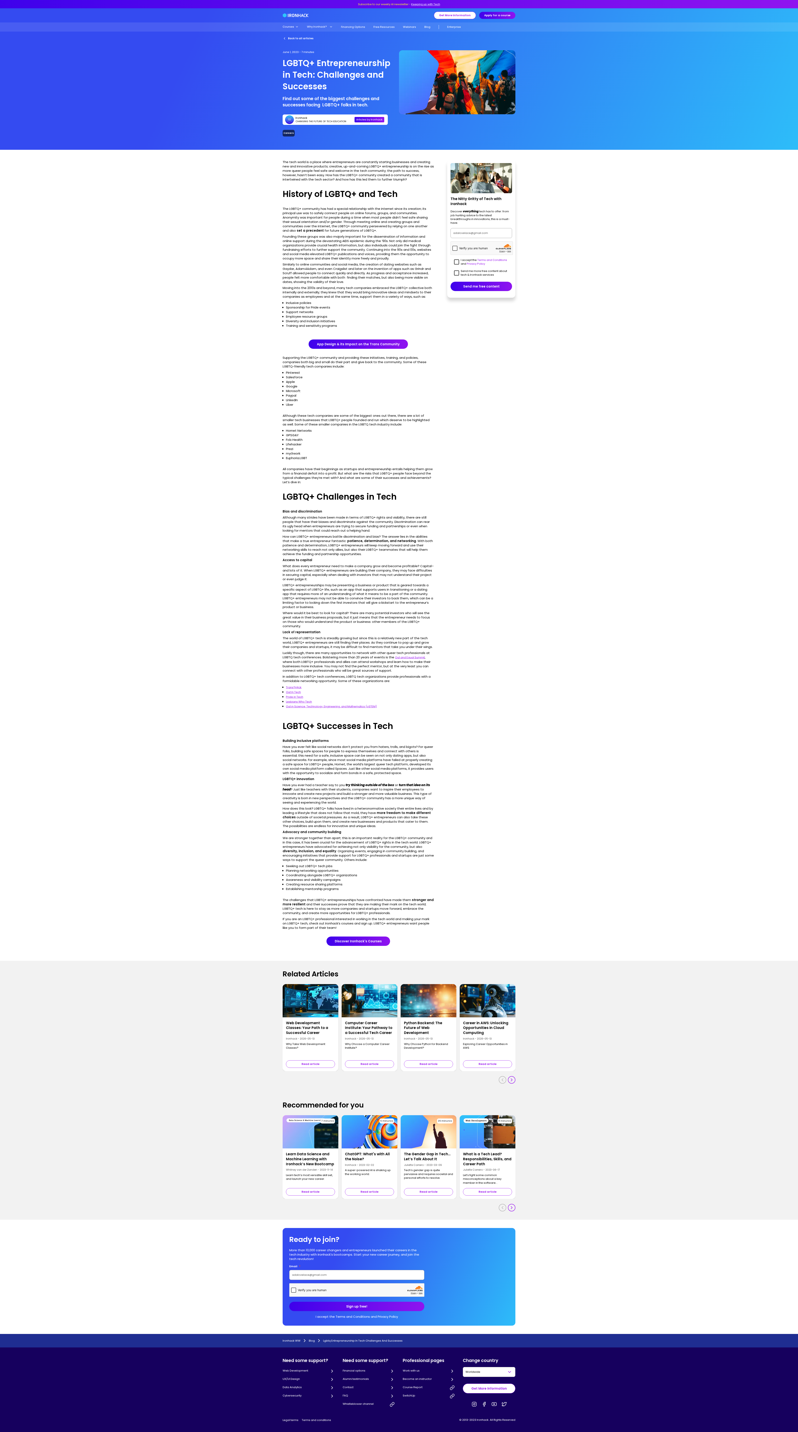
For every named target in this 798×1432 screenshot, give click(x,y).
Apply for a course (497, 15)
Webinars (409, 27)
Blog (427, 27)
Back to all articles (300, 38)
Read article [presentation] (310, 1064)
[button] (291, 27)
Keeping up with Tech (425, 4)
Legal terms (290, 1420)
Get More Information (455, 15)
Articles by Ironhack (369, 120)
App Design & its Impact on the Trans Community (358, 344)
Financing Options (353, 27)
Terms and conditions (316, 1420)
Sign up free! (356, 1306)
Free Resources (384, 27)
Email (294, 1266)
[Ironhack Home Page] (296, 15)
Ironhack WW (291, 1341)
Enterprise (454, 27)
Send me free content (481, 286)
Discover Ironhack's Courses (358, 941)
